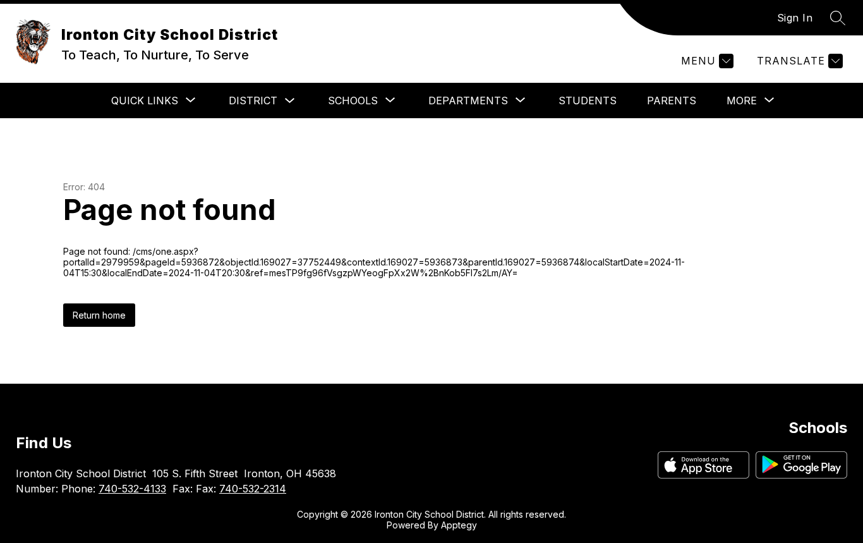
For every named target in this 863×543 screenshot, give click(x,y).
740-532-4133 (132, 488)
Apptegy (459, 525)
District (253, 100)
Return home (99, 315)
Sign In (795, 17)
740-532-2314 (252, 488)
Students (587, 100)
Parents (671, 100)
